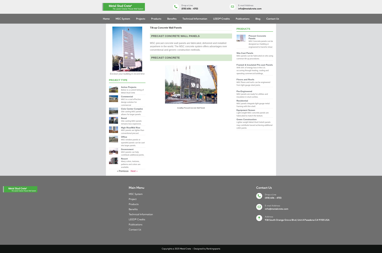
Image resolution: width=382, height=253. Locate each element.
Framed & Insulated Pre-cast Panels (255, 65)
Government (127, 149)
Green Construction (247, 119)
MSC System (123, 18)
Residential (242, 101)
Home (106, 18)
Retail (124, 118)
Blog (257, 18)
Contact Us (272, 18)
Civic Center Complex (132, 109)
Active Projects (128, 87)
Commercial (127, 96)
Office (124, 137)
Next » (134, 170)
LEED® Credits (221, 18)
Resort (124, 159)
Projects (140, 18)
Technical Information (194, 18)
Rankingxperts (213, 248)
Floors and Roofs (245, 79)
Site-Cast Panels (245, 53)
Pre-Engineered (244, 91)
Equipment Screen (246, 110)
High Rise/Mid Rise (130, 127)
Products (156, 18)
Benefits (172, 18)
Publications (242, 18)
